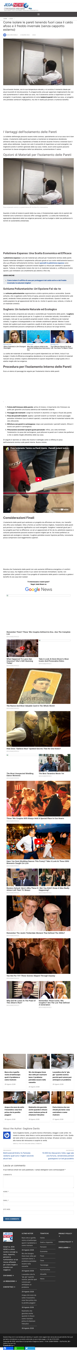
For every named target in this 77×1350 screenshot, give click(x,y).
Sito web (6, 1209)
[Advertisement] (38, 116)
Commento (7, 1174)
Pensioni (43, 1247)
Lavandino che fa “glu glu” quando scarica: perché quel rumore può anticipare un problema (29, 1280)
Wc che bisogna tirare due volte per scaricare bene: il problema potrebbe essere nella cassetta (29, 1260)
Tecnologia (44, 1265)
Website (39, 1143)
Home (5, 18)
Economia (43, 1251)
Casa (11, 18)
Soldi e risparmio (46, 1242)
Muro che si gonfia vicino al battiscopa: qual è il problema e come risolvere (29, 1241)
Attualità (43, 1274)
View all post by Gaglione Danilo (24, 1143)
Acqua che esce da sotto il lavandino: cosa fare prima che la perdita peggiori (29, 1299)
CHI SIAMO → (8, 1275)
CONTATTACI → (9, 1287)
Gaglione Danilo (12, 35)
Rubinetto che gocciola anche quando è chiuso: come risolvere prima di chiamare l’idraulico (28, 1317)
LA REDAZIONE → (10, 1281)
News (42, 1279)
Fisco (42, 1256)
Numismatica (45, 1270)
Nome (6, 1191)
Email (6, 1200)
